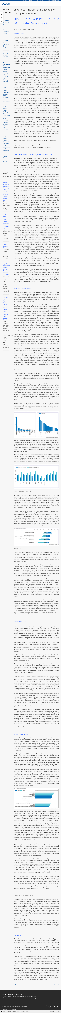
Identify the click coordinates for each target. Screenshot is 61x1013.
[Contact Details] (1, 17)
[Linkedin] (50, 1006)
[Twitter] (54, 1006)
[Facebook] (47, 1006)
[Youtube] (57, 1006)
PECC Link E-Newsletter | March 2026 (6, 44)
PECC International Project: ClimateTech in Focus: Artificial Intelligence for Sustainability (6, 94)
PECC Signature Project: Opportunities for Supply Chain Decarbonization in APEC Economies (7, 143)
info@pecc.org (32, 998)
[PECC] (6, 3)
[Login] (1, 14)
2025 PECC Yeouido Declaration (6, 55)
